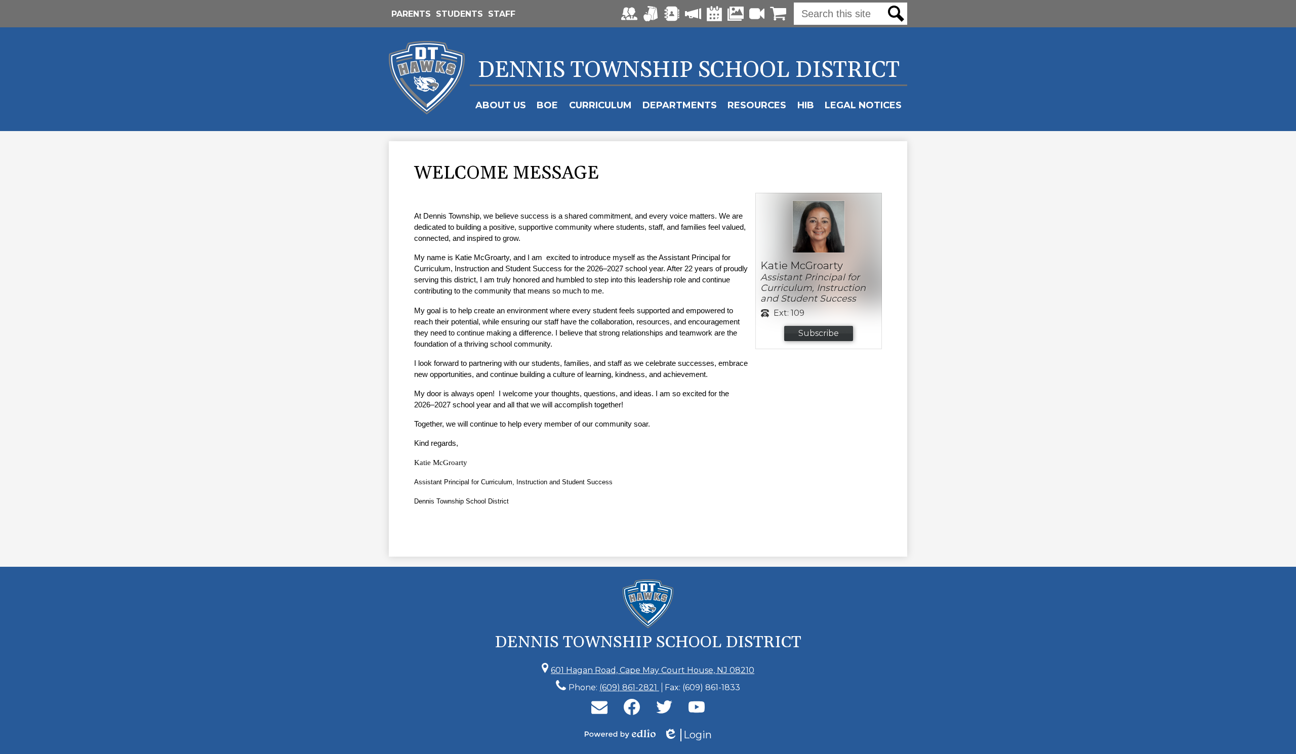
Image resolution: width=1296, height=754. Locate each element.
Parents (411, 14)
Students (459, 14)
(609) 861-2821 (629, 687)
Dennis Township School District (689, 70)
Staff (501, 14)
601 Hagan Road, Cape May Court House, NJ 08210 (652, 670)
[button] (500, 105)
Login (687, 735)
